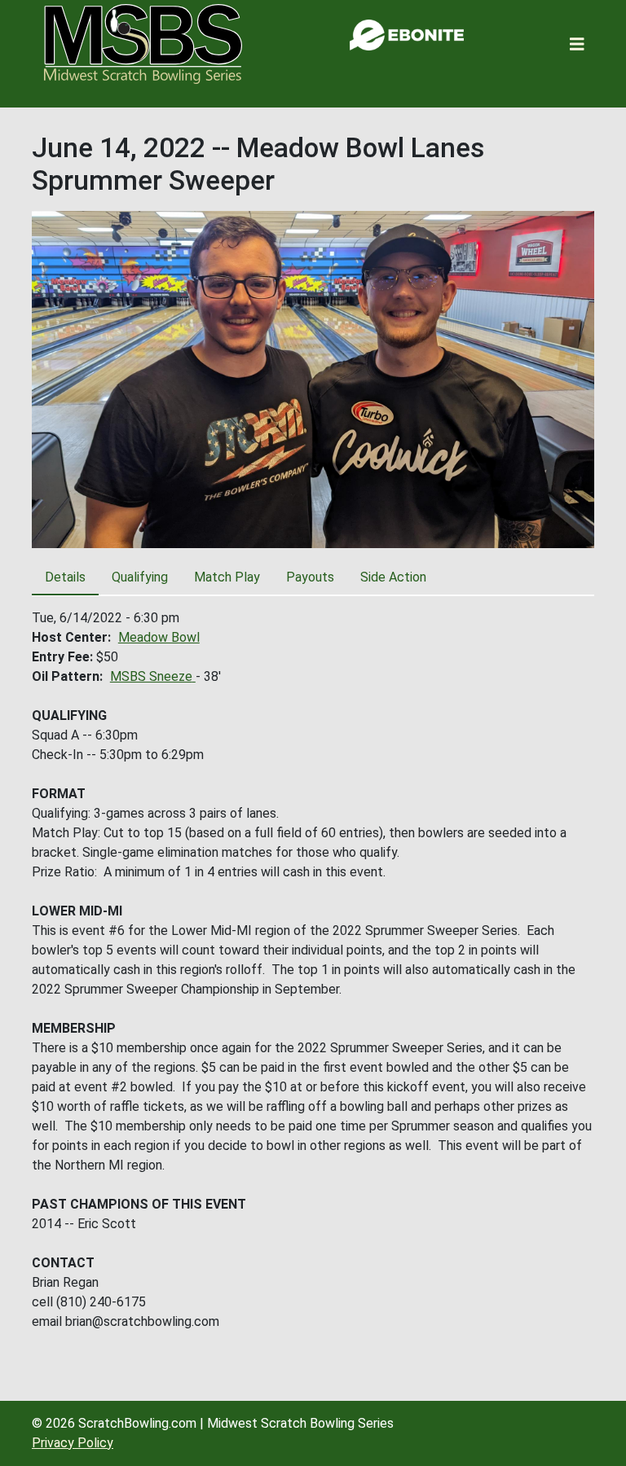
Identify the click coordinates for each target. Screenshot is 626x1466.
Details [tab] (65, 577)
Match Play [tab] (227, 577)
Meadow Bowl (159, 637)
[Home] (143, 44)
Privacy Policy (72, 1443)
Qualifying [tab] (140, 577)
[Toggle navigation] (577, 44)
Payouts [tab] (310, 577)
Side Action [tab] (393, 577)
